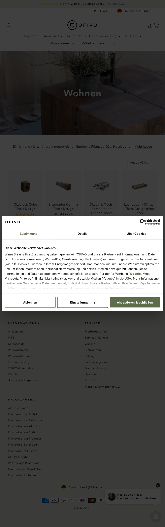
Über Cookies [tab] (136, 233)
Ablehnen (30, 302)
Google (135, 273)
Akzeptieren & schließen (135, 302)
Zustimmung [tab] (29, 233)
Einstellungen (80, 302)
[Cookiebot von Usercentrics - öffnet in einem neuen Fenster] (142, 222)
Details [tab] (83, 233)
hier (85, 283)
